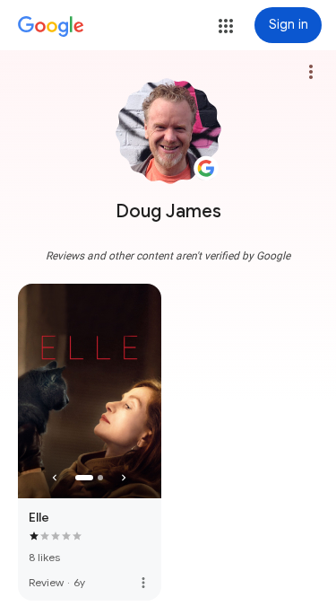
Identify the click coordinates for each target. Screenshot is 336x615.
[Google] (51, 27)
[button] (226, 26)
